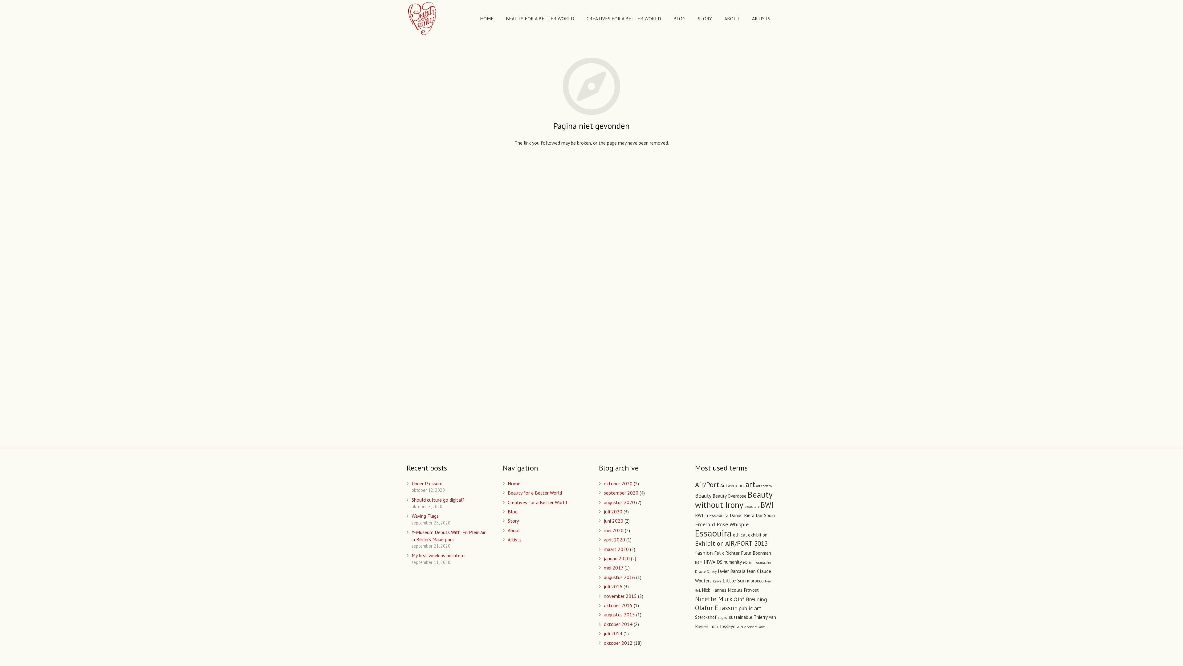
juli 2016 (613, 586)
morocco (755, 581)
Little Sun (734, 580)
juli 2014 (613, 633)
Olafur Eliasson (716, 608)
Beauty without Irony (733, 499)
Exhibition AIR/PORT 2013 (731, 543)
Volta (762, 627)
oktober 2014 (618, 624)
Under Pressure (427, 483)
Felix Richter (727, 553)
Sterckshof (706, 617)
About (514, 530)
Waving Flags (425, 516)
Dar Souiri (765, 515)
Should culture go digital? (438, 500)
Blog (513, 511)
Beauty (703, 495)
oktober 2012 (618, 643)
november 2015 (620, 596)
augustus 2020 (619, 502)
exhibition (757, 535)
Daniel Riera (742, 515)
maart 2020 (616, 549)
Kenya (717, 581)
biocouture (752, 506)
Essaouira (713, 533)
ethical (740, 535)
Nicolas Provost (743, 590)
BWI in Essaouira (712, 515)
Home (514, 483)
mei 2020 (614, 530)
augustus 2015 (619, 614)
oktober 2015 (618, 605)
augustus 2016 (619, 577)
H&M (698, 562)
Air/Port (707, 484)
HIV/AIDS (713, 562)
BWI (767, 505)
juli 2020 (613, 511)
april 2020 (614, 539)
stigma (723, 617)
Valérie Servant (747, 627)
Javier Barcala (732, 571)
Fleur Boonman (756, 553)
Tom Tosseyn (722, 626)
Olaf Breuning (750, 599)
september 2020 (621, 493)
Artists (515, 539)
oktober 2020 (618, 483)
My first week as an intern (438, 555)
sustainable (740, 617)
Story (513, 521)
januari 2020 (617, 558)
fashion (704, 552)
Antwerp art (732, 485)
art (750, 484)
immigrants (757, 562)
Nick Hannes (714, 590)
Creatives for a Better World (537, 502)
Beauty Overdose (729, 496)
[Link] (422, 18)
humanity (733, 562)
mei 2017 (613, 568)
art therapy (764, 486)
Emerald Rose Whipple (722, 524)
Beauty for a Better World (535, 493)
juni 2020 (613, 521)
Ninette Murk (713, 599)
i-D (745, 562)
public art (750, 608)
